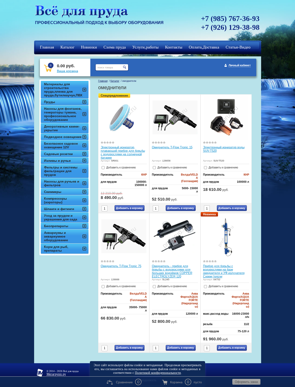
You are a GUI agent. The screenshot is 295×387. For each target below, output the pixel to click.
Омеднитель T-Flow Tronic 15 (172, 147)
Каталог (114, 80)
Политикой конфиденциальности (158, 373)
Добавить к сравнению (121, 167)
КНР (144, 174)
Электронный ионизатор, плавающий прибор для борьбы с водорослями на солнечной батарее (123, 152)
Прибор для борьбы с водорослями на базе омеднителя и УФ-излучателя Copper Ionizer (224, 271)
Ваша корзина (67, 71)
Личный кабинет (240, 65)
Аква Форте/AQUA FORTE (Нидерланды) (189, 300)
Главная (103, 80)
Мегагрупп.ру (56, 374)
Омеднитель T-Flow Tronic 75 (121, 266)
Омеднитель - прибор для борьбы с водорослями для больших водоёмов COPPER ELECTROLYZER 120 (172, 271)
